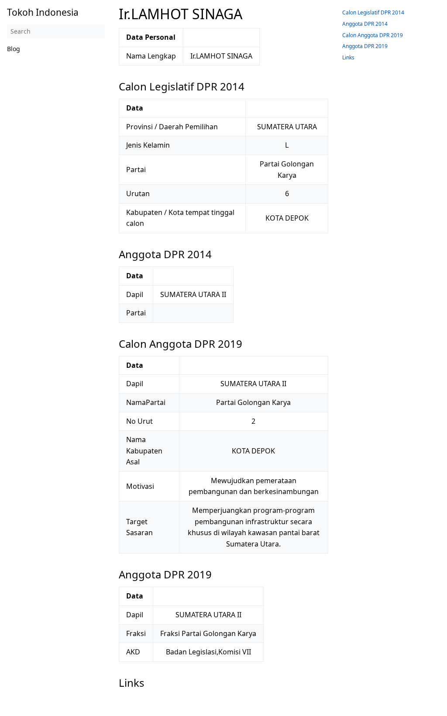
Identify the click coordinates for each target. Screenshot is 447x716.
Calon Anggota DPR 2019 (372, 35)
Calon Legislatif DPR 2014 (373, 12)
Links (348, 57)
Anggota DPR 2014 (365, 24)
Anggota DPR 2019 (365, 46)
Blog (13, 49)
